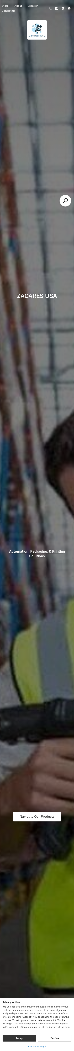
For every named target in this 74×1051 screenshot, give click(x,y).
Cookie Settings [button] (37, 1046)
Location (33, 5)
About (18, 5)
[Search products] (65, 201)
